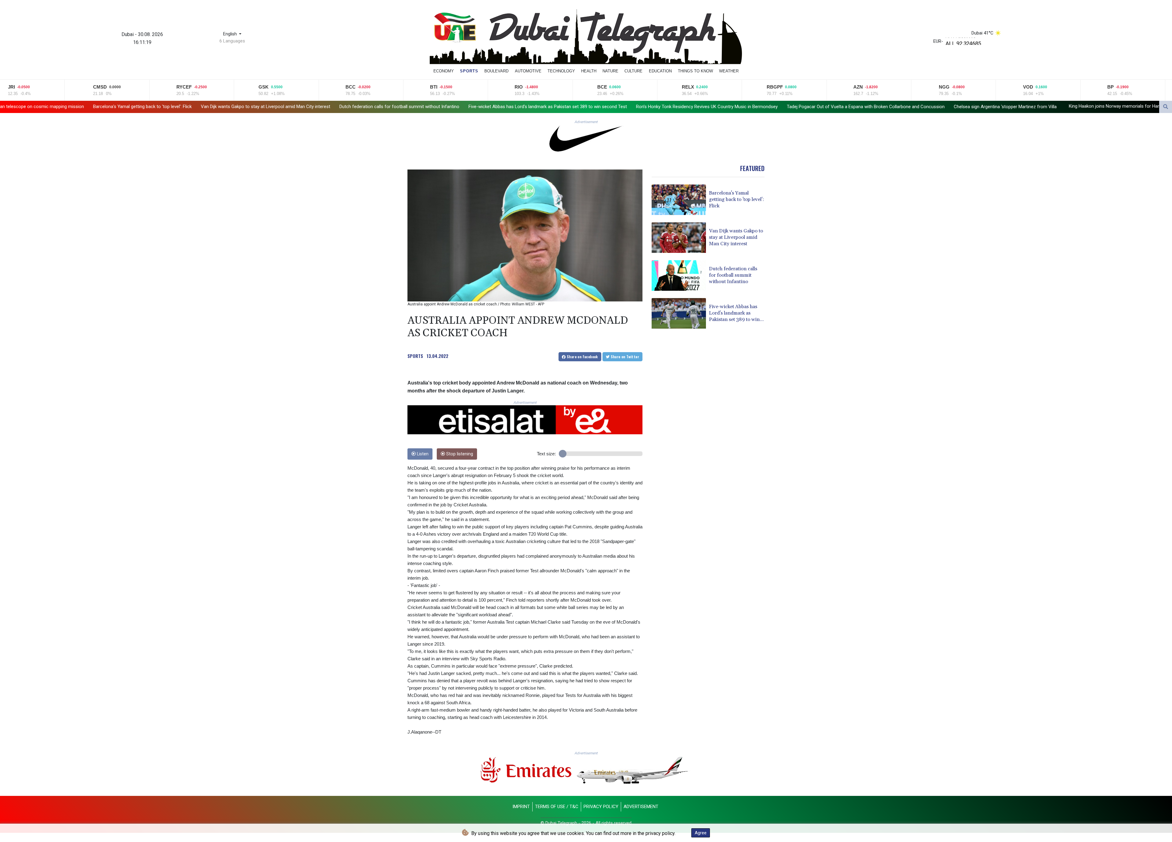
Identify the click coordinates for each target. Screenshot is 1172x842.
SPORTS (415, 355)
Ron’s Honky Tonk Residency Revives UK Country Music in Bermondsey (613, 106)
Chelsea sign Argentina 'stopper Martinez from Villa (911, 106)
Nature (610, 71)
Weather (729, 71)
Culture (633, 71)
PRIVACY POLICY (601, 806)
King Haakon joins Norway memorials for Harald (1023, 106)
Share (582, 356)
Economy (443, 71)
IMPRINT (521, 806)
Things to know (695, 71)
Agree (701, 833)
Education (660, 71)
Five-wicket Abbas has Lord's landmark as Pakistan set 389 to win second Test (454, 106)
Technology (561, 71)
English (230, 34)
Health (588, 71)
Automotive (528, 71)
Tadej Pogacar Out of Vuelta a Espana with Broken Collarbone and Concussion (772, 106)
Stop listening (459, 454)
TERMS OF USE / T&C (556, 806)
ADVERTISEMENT (641, 806)
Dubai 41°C (982, 33)
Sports (469, 71)
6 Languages (232, 41)
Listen (422, 454)
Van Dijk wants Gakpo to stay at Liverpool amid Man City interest (172, 106)
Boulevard (496, 71)
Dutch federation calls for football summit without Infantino (306, 106)
